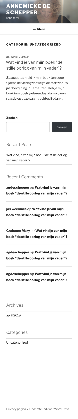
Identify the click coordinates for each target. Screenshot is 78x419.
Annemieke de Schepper (28, 9)
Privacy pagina (16, 409)
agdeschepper (17, 187)
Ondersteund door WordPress (49, 409)
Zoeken (11, 118)
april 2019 (13, 315)
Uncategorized (17, 342)
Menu (41, 29)
